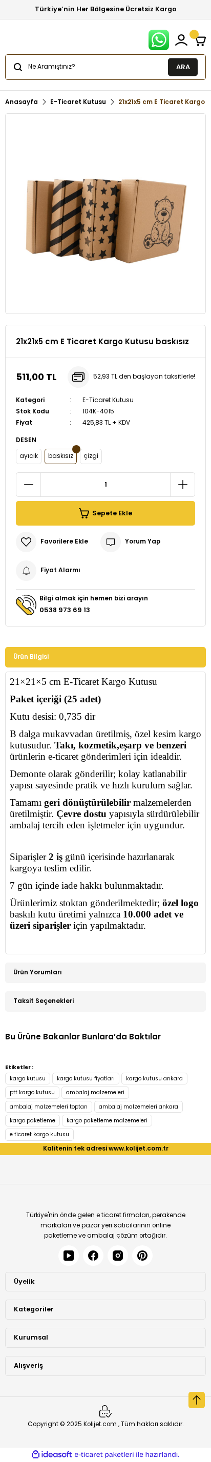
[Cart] (200, 40)
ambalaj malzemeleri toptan (49, 1107)
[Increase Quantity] (182, 484)
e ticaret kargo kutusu (39, 1134)
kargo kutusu (28, 1078)
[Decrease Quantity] (28, 484)
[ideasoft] (51, 1454)
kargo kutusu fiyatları (86, 1078)
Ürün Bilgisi (31, 657)
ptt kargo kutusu (32, 1092)
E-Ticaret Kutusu (108, 400)
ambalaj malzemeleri (95, 1092)
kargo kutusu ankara (154, 1078)
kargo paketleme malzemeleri (107, 1120)
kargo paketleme (32, 1120)
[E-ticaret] (104, 1454)
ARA (183, 66)
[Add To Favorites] (52, 542)
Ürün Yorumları (37, 972)
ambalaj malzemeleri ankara (138, 1107)
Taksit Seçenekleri (43, 1001)
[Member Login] (181, 40)
